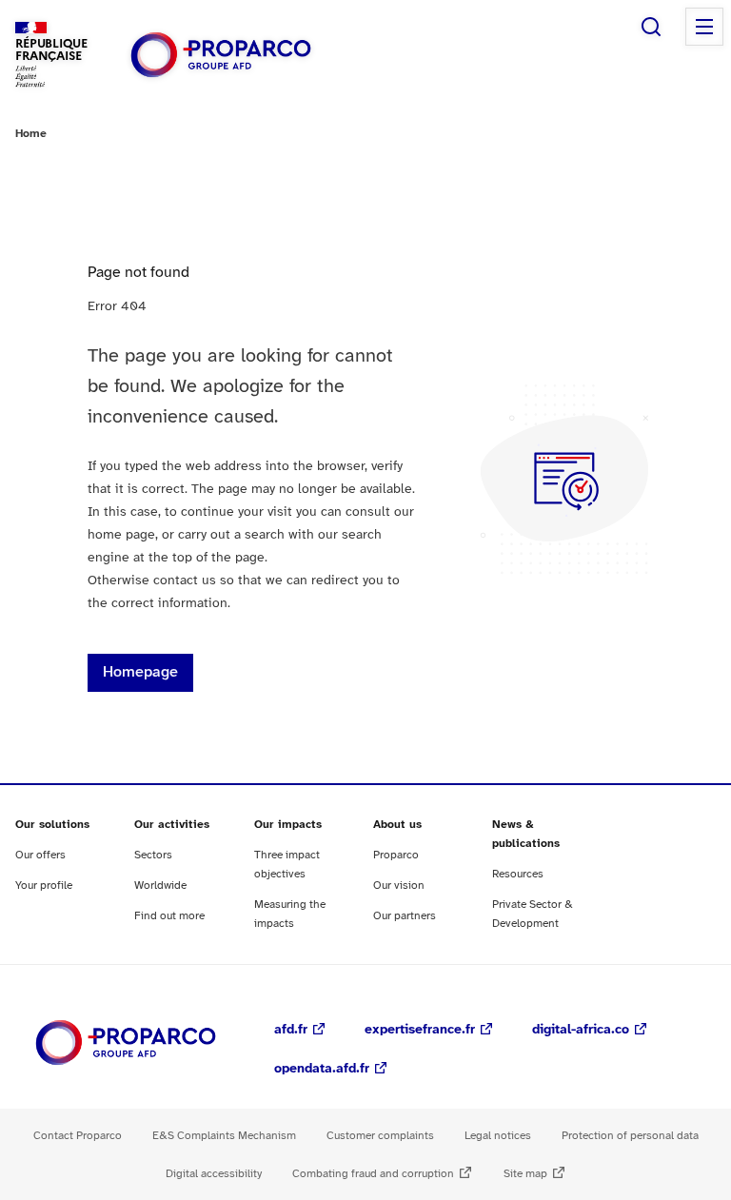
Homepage (140, 672)
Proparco (396, 855)
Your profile (43, 885)
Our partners (404, 916)
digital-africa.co (580, 1030)
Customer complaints (380, 1136)
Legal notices (497, 1136)
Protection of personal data (630, 1136)
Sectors (153, 855)
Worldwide (160, 885)
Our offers (40, 855)
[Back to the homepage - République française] (220, 54)
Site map (525, 1174)
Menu (704, 27)
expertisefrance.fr (420, 1030)
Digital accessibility (214, 1174)
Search (651, 27)
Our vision (399, 885)
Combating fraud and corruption (373, 1174)
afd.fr (290, 1030)
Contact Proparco (77, 1136)
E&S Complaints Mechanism (224, 1136)
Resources (517, 874)
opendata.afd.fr (321, 1069)
